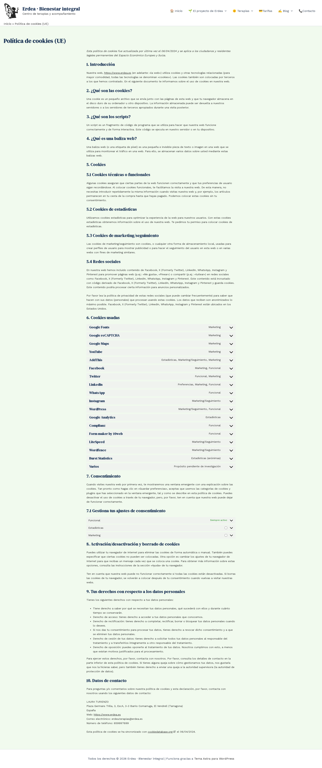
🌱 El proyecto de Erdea (205, 11)
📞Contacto (307, 11)
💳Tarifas (265, 11)
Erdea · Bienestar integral (51, 8)
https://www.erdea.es (117, 72)
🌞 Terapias (241, 11)
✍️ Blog (283, 11)
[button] (225, 11)
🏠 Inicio (176, 11)
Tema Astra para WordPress (214, 758)
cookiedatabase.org (160, 731)
